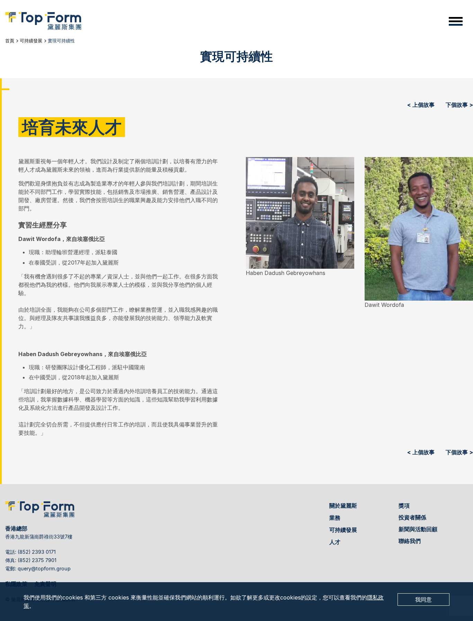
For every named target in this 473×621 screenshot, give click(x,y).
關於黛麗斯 (343, 505)
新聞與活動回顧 (418, 529)
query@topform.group (44, 568)
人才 (334, 541)
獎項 (404, 505)
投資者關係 (412, 517)
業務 (334, 517)
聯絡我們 (410, 540)
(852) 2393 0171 (37, 552)
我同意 (423, 599)
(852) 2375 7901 (37, 560)
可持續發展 (31, 40)
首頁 (9, 40)
